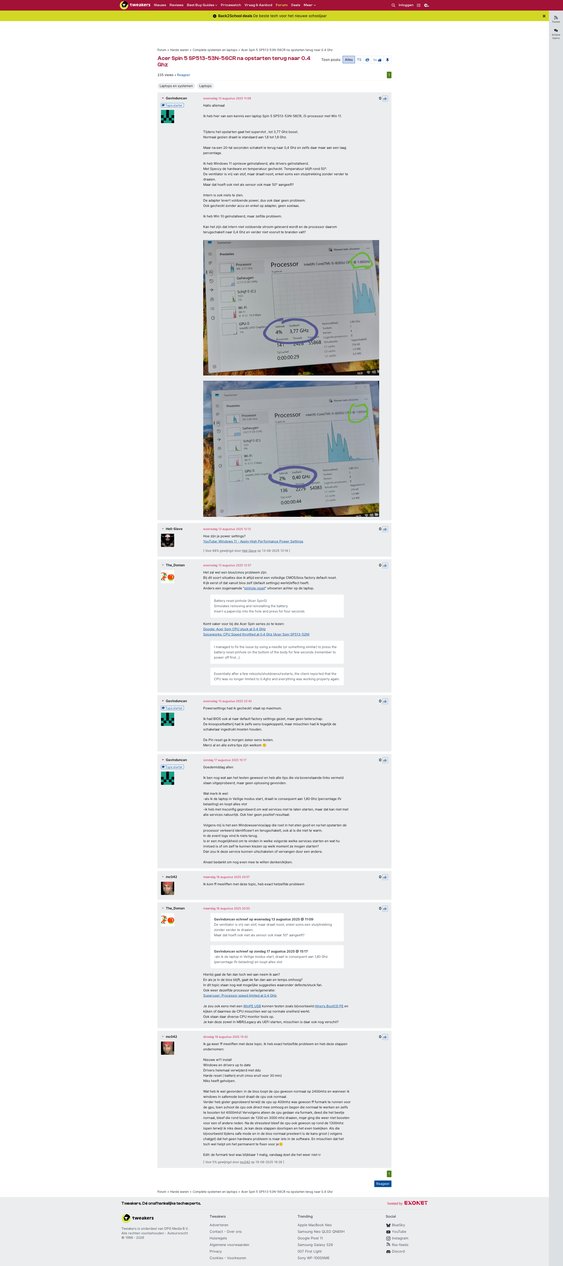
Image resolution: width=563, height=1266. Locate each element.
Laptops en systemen (176, 86)
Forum (161, 50)
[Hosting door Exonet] (408, 1204)
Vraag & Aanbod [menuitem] (258, 5)
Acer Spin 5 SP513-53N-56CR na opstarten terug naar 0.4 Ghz (287, 50)
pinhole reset (254, 588)
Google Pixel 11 (310, 1238)
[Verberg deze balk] (544, 16)
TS (359, 59)
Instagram (400, 1238)
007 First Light (310, 1251)
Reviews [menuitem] (176, 5)
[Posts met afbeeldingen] (367, 59)
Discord (398, 1251)
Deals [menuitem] (295, 5)
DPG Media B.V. (176, 1228)
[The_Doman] (167, 576)
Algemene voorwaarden (229, 1244)
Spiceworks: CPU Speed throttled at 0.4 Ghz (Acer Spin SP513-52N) (256, 634)
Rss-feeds (400, 1244)
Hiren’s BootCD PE (329, 1006)
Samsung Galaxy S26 (315, 1244)
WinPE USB (252, 1006)
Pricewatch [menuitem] (231, 5)
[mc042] (167, 888)
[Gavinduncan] (167, 116)
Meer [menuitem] (308, 5)
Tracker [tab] (556, 21)
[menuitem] (393, 5)
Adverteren (219, 1225)
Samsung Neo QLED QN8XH (321, 1231)
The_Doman (175, 565)
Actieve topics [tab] (556, 36)
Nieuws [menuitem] (160, 5)
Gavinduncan (176, 98)
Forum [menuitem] (282, 5)
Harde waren (179, 50)
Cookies (216, 1258)
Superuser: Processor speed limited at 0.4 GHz (240, 995)
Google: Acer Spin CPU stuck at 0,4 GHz (234, 629)
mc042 (171, 877)
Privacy (216, 1251)
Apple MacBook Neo (315, 1225)
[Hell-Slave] (167, 540)
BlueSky (398, 1225)
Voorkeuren (236, 1258)
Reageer (183, 75)
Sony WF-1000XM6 (313, 1258)
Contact (216, 1231)
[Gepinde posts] (387, 59)
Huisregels (218, 1238)
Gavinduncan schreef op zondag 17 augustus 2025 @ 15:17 (260, 951)
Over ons (234, 1231)
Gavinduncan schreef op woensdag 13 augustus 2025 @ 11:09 (263, 919)
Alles (349, 59)
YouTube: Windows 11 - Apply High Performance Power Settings (253, 541)
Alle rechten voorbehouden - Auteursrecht (154, 1233)
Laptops (205, 86)
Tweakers (129, 1228)
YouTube (399, 1231)
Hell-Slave (174, 529)
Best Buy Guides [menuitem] (200, 5)
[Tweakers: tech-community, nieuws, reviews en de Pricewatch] (135, 5)
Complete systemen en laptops (215, 50)
